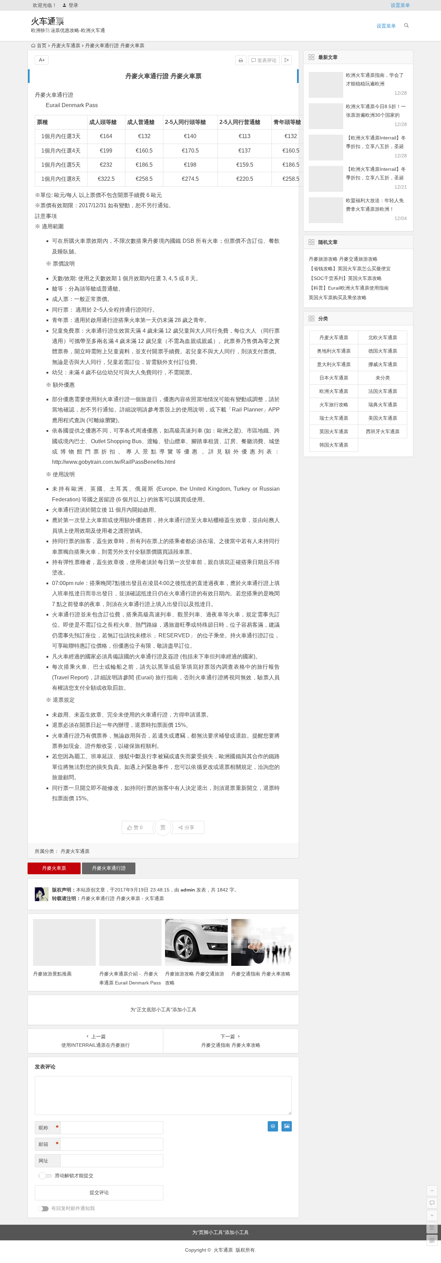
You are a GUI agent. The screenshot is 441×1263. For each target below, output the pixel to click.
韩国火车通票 (333, 445)
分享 (189, 827)
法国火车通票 (382, 391)
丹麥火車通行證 (109, 868)
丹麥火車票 (54, 868)
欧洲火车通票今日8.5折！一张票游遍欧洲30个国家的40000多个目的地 (376, 115)
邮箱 (49, 1144)
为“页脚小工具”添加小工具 (220, 1232)
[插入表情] (273, 1126)
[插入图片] (286, 1126)
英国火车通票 (333, 431)
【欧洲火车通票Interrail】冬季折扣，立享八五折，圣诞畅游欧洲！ (376, 146)
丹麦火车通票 (65, 45)
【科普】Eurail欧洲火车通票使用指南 (349, 288)
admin (188, 890)
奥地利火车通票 (334, 351)
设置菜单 (400, 5)
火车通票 (47, 21)
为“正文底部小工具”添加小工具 (163, 1009)
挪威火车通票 (382, 364)
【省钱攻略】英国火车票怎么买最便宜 (350, 268)
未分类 (383, 377)
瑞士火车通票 (333, 418)
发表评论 (266, 60)
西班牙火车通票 (383, 431)
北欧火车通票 (382, 337)
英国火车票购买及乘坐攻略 (338, 297)
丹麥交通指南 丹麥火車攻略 (260, 974)
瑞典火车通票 (382, 404)
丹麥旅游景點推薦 (52, 974)
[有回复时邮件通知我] (43, 1208)
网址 (43, 1160)
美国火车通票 (382, 418)
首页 (42, 45)
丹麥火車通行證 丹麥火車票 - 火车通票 (122, 898)
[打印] (240, 60)
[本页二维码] (432, 1240)
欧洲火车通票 (333, 391)
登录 (73, 5)
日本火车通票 (333, 377)
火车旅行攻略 (333, 404)
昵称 (49, 1127)
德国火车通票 (382, 351)
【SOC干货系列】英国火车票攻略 (345, 278)
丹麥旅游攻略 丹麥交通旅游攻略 (343, 259)
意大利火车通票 (334, 364)
